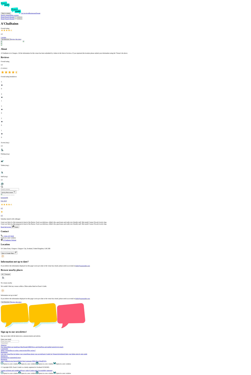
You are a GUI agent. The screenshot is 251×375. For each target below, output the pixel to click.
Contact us (4, 370)
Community (4, 349)
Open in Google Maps (8, 253)
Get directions (6, 39)
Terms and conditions (14, 370)
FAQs (44, 361)
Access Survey (13, 361)
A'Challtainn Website (9, 240)
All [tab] (2, 274)
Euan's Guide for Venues (49, 354)
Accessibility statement (45, 370)
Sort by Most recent (7, 192)
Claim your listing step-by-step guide (75, 354)
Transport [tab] (7, 274)
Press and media (46, 347)
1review (3, 37)
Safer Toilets (5, 361)
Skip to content (6, 13)
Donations (4, 357)
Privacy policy (25, 370)
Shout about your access (34, 354)
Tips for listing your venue (18, 354)
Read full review (6, 227)
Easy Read (39, 361)
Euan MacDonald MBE (24, 347)
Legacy (18, 357)
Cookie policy (34, 370)
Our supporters (11, 357)
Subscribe (4, 343)
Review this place (15, 39)
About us (3, 345)
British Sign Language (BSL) (27, 361)
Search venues (5, 15)
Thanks (16, 227)
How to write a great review (18, 350)
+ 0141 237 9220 (8, 236)
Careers (53, 347)
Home (3, 19)
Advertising (60, 354)
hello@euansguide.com (82, 266)
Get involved (25, 13)
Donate (38, 13)
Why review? (31, 350)
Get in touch (59, 347)
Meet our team (12, 347)
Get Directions (6, 302)
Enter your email (6, 339)
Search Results (9, 19)
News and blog (36, 347)
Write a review (14, 15)
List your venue (5, 354)
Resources (4, 359)
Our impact (4, 347)
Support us (4, 356)
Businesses (32, 13)
